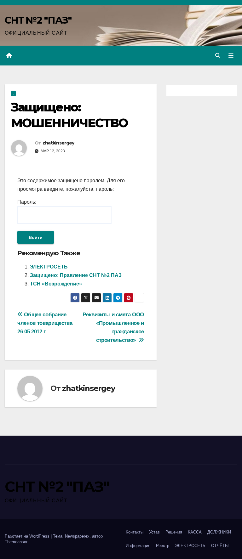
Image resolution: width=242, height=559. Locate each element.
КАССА (195, 532)
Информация (138, 545)
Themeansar (16, 541)
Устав (154, 532)
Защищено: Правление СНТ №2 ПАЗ (76, 275)
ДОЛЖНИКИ (219, 532)
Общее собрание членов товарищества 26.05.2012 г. (44, 323)
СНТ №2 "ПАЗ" (38, 20)
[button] (217, 55)
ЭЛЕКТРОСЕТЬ (49, 266)
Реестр (162, 545)
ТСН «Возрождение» (56, 283)
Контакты (134, 532)
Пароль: (26, 202)
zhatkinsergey (58, 143)
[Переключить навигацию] (231, 55)
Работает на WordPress (28, 536)
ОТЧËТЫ (220, 545)
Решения (173, 532)
